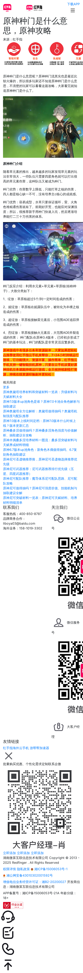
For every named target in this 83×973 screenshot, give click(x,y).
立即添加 (9, 853)
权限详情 (9, 869)
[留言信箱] (41, 933)
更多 (6, 387)
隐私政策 (23, 869)
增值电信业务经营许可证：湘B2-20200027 (34, 882)
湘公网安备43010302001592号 (29, 875)
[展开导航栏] (72, 10)
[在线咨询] (41, 917)
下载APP (73, 4)
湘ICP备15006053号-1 (50, 869)
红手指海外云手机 (16, 748)
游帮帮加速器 (39, 748)
